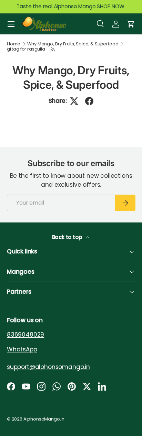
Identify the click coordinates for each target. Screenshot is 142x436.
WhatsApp (22, 349)
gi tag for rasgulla (26, 49)
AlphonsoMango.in (43, 419)
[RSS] (53, 49)
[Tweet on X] (74, 101)
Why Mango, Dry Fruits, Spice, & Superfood (72, 44)
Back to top (67, 237)
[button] (131, 24)
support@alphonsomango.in (48, 367)
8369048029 (25, 334)
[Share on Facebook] (89, 101)
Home (13, 44)
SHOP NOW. (111, 6)
